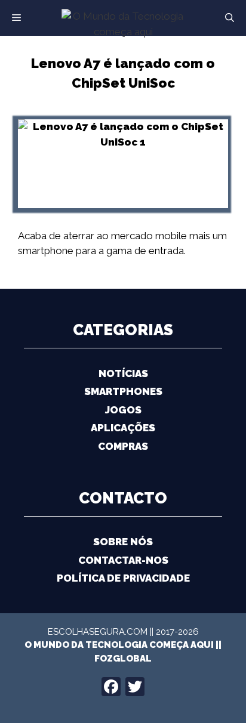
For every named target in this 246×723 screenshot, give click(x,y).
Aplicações (123, 428)
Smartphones (123, 391)
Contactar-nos (123, 560)
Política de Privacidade (123, 578)
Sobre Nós (123, 542)
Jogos (123, 410)
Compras (123, 446)
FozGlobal (123, 658)
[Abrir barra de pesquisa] (229, 18)
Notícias (123, 373)
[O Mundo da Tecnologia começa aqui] (122, 23)
